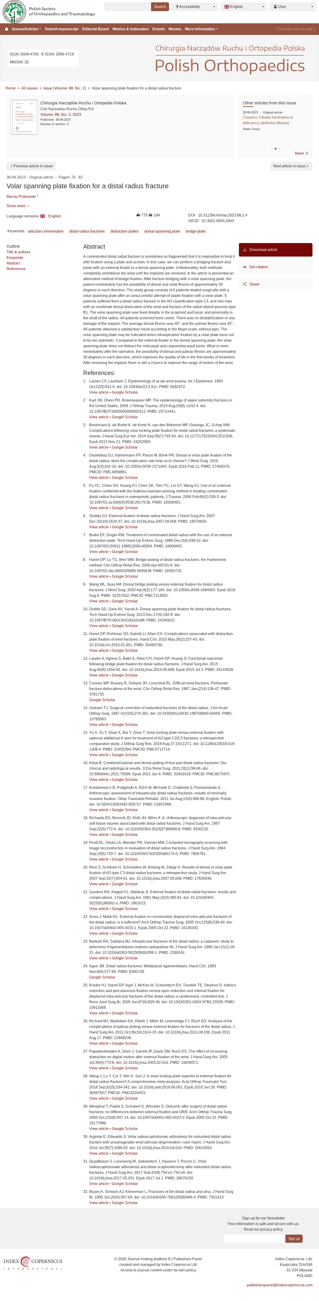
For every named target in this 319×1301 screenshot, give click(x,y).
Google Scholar (125, 392)
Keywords (15, 258)
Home (11, 88)
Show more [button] (16, 206)
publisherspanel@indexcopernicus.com (279, 1285)
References (16, 269)
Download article (262, 250)
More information (200, 29)
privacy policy (271, 1229)
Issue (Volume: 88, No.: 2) (64, 88)
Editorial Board (95, 29)
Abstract (13, 263)
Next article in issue (289, 166)
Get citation (258, 267)
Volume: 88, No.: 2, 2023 (60, 115)
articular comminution (46, 231)
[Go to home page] (6, 29)
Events (158, 29)
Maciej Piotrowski (21, 197)
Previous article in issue (33, 166)
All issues (29, 88)
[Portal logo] (52, 11)
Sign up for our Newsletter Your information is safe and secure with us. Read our (263, 1223)
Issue (300, 153)
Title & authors (18, 252)
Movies (175, 29)
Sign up (294, 1238)
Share (253, 284)
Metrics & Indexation (131, 29)
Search (160, 7)
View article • (100, 392)
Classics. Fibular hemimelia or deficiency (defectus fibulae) (268, 120)
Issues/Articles (25, 29)
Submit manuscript (61, 29)
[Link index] (33, 1263)
